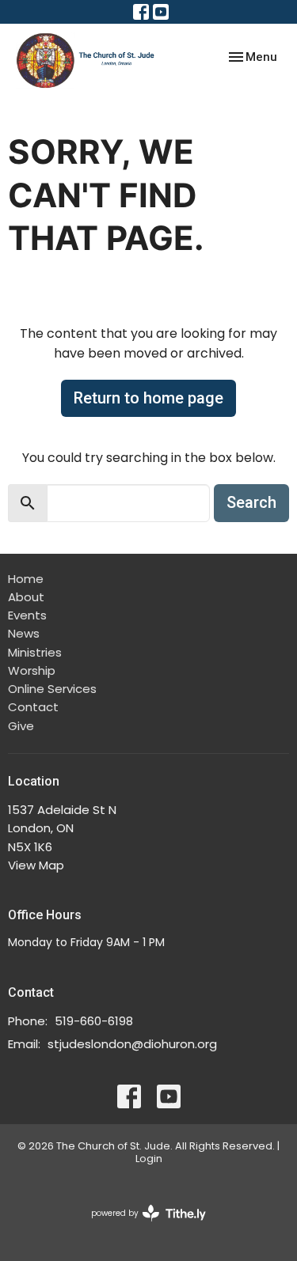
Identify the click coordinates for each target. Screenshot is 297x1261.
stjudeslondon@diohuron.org (132, 1044)
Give (21, 726)
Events (27, 615)
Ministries (35, 652)
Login (148, 1158)
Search (251, 502)
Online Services (52, 688)
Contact (33, 707)
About (26, 597)
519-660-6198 (94, 1021)
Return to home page (148, 397)
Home (26, 578)
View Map (36, 865)
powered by (141, 1226)
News (24, 633)
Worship (31, 670)
